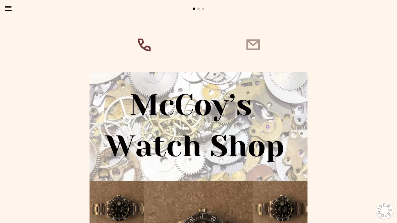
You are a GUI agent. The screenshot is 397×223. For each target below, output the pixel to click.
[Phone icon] (144, 44)
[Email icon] (253, 44)
